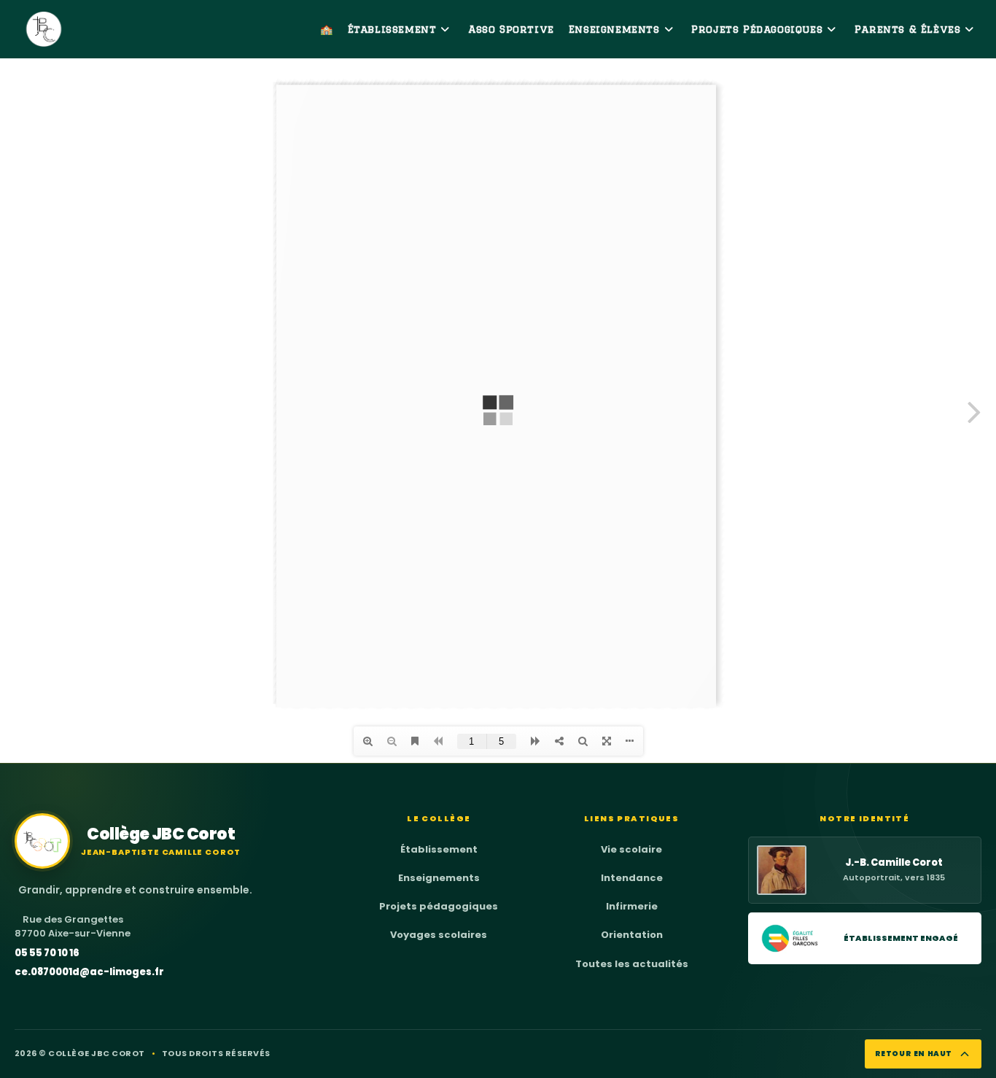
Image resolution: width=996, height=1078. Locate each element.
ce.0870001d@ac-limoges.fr (89, 972)
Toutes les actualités (631, 964)
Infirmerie (632, 906)
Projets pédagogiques (438, 906)
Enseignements (439, 878)
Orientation (632, 935)
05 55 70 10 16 (47, 953)
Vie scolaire (631, 849)
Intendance (632, 878)
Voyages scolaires (438, 935)
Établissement (439, 849)
